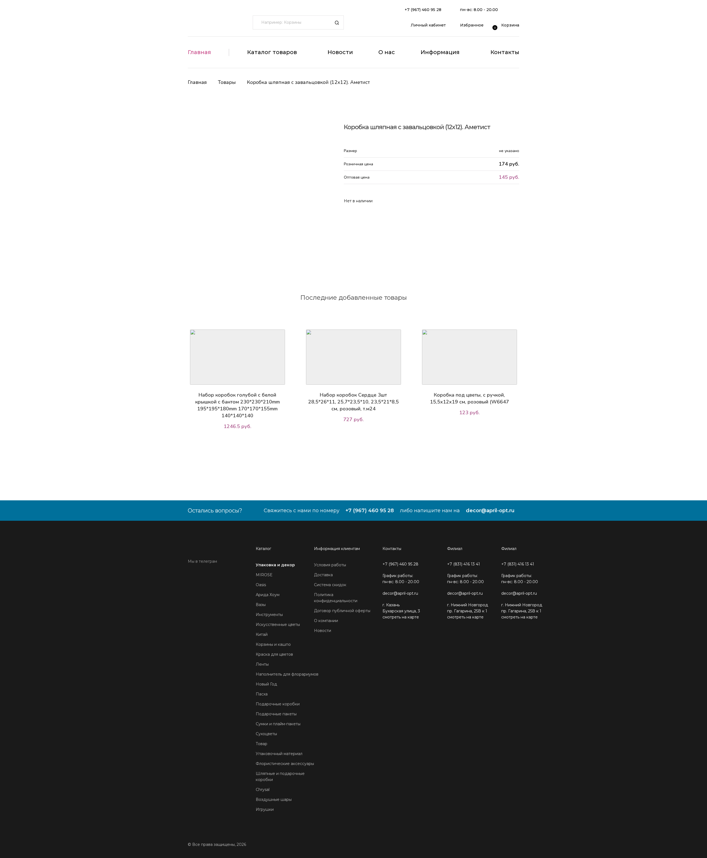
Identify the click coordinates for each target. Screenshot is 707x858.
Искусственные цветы (278, 624)
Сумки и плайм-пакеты (278, 723)
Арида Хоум (267, 594)
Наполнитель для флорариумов (287, 674)
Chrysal (263, 789)
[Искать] (337, 22)
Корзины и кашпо (273, 644)
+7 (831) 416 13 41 (463, 564)
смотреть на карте (400, 617)
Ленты (262, 664)
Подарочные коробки (278, 704)
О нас (386, 52)
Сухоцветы (266, 733)
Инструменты (269, 614)
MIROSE (264, 574)
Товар (261, 743)
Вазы (261, 604)
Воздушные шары (274, 799)
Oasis (261, 584)
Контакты (504, 52)
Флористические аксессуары (285, 763)
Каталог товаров (272, 52)
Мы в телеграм (202, 561)
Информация (440, 52)
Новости (340, 52)
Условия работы (330, 564)
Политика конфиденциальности (335, 597)
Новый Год (266, 684)
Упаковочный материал (279, 753)
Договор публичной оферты (342, 610)
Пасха (262, 694)
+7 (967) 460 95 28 (423, 9)
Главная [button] (199, 52)
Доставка (323, 574)
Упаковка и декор (275, 564)
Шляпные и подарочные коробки (280, 776)
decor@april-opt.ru (490, 511)
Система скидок (330, 584)
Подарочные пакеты (276, 713)
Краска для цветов (274, 654)
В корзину (239, 442)
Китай (262, 634)
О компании (326, 620)
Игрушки (265, 809)
